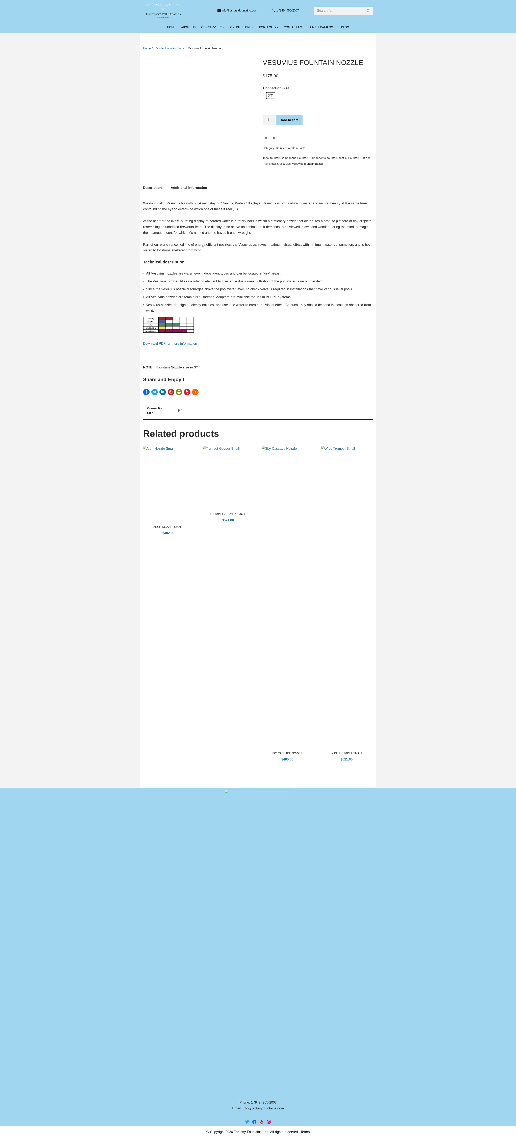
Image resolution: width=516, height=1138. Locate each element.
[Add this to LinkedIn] (162, 392)
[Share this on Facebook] (146, 392)
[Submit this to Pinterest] (171, 392)
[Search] (368, 11)
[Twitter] (247, 1121)
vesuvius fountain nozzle (308, 163)
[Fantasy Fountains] (163, 11)
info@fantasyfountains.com (240, 10)
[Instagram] (268, 1121)
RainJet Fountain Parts (169, 48)
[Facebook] (254, 1121)
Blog (345, 27)
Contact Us (293, 27)
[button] (224, 27)
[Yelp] (261, 1121)
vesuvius (285, 163)
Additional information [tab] (189, 188)
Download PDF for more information (170, 343)
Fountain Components (311, 157)
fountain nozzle (337, 157)
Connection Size (276, 88)
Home (171, 27)
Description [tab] (152, 188)
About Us (188, 27)
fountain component (283, 157)
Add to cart (289, 120)
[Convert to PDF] (187, 392)
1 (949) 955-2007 (287, 10)
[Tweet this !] (154, 392)
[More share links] (195, 392)
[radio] (270, 96)
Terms (305, 1132)
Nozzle (273, 163)
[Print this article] (179, 392)
